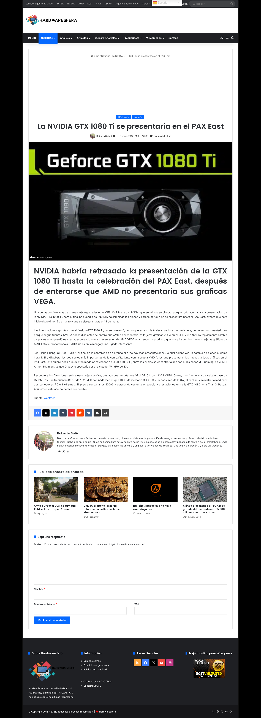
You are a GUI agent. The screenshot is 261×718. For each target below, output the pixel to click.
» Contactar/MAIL (91, 685)
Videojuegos (154, 37)
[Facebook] (37, 412)
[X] (46, 412)
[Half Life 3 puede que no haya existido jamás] (155, 489)
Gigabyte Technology (126, 3)
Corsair (146, 3)
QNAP (108, 3)
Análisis (65, 37)
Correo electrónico (45, 604)
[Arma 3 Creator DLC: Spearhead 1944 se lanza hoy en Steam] (56, 489)
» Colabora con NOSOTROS (96, 681)
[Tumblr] (63, 412)
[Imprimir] (105, 412)
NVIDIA (71, 3)
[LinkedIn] (54, 412)
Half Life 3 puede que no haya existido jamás (152, 507)
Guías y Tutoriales (106, 37)
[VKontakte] (88, 412)
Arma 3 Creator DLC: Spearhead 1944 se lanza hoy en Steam (55, 507)
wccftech (49, 398)
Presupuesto (131, 37)
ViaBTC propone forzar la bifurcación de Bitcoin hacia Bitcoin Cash (102, 509)
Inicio (96, 55)
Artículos (82, 37)
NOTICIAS (47, 37)
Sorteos (173, 37)
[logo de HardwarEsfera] (51, 20)
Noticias (105, 55)
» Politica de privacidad (94, 669)
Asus (98, 3)
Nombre (39, 589)
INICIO (32, 37)
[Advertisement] (130, 86)
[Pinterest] (71, 412)
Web (136, 604)
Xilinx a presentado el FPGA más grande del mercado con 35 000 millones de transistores (204, 509)
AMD (81, 3)
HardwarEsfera (107, 711)
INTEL (60, 3)
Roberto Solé (103, 136)
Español (162, 2)
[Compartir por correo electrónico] (97, 412)
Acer (89, 3)
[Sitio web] (59, 451)
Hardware (123, 117)
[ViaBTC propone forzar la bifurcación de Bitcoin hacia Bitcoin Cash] (106, 489)
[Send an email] (114, 136)
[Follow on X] (111, 136)
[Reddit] (80, 412)
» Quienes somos (91, 660)
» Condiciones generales (95, 665)
